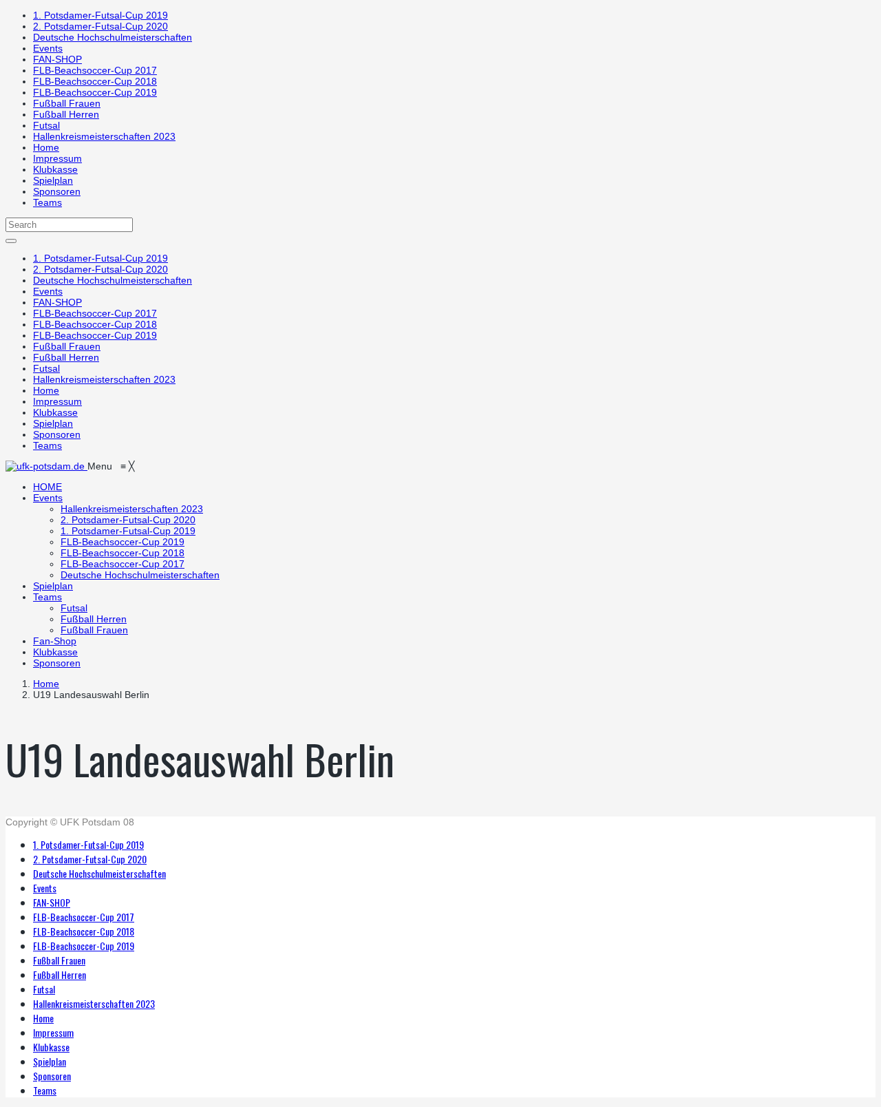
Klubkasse (55, 169)
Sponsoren (57, 191)
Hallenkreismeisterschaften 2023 (104, 136)
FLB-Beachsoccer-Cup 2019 (95, 92)
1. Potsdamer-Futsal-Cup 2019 (100, 15)
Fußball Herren (66, 114)
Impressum (57, 158)
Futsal (46, 125)
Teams (47, 202)
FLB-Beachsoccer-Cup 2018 (95, 81)
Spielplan (53, 180)
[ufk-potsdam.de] (46, 466)
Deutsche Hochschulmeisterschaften (112, 37)
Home (46, 147)
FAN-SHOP (57, 59)
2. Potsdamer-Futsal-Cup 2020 (100, 26)
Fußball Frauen (66, 103)
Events (48, 48)
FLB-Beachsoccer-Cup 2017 (95, 70)
